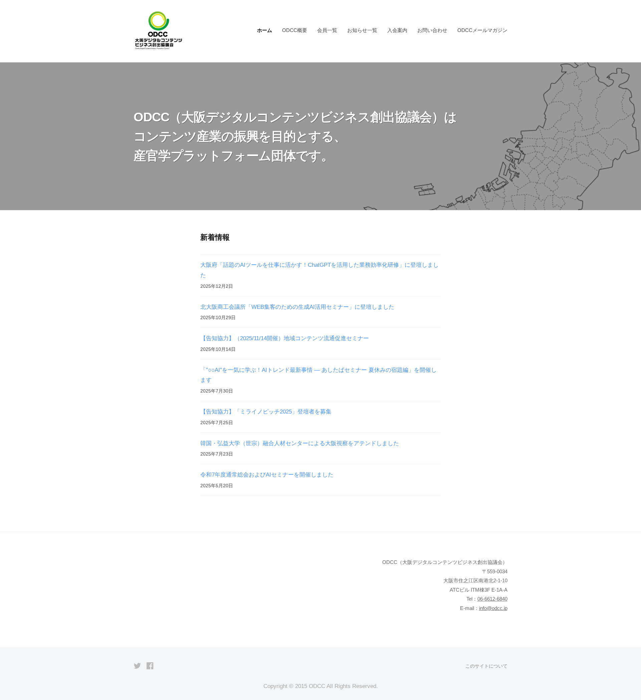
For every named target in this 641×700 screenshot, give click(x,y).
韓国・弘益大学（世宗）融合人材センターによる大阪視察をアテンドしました (299, 443)
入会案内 (397, 30)
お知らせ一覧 (362, 30)
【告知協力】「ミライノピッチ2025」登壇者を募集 (266, 412)
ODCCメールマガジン (482, 30)
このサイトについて (486, 666)
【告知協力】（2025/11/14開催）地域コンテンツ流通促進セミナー (284, 338)
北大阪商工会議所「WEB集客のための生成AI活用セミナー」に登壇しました (297, 307)
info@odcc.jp (493, 608)
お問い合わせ (432, 30)
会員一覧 (327, 30)
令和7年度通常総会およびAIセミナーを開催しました (267, 475)
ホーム (264, 30)
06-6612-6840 (492, 599)
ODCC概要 (294, 30)
